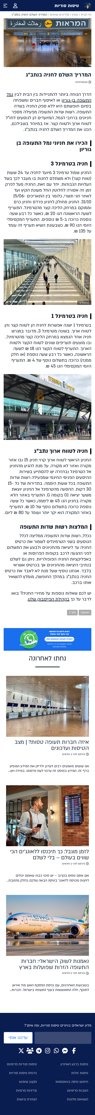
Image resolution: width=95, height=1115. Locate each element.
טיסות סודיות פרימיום (22, 1064)
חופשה (85, 612)
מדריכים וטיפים (59, 15)
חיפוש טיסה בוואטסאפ (72, 1081)
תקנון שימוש (28, 1081)
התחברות (15, 5)
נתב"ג (72, 612)
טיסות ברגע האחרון (74, 1064)
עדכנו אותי (18, 1037)
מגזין (75, 15)
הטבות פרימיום (77, 1090)
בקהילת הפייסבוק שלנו (48, 599)
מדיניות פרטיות (26, 1090)
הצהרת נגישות (27, 1099)
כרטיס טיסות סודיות (23, 1073)
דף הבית (86, 15)
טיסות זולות (79, 1073)
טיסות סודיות (66, 6)
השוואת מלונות (77, 1099)
